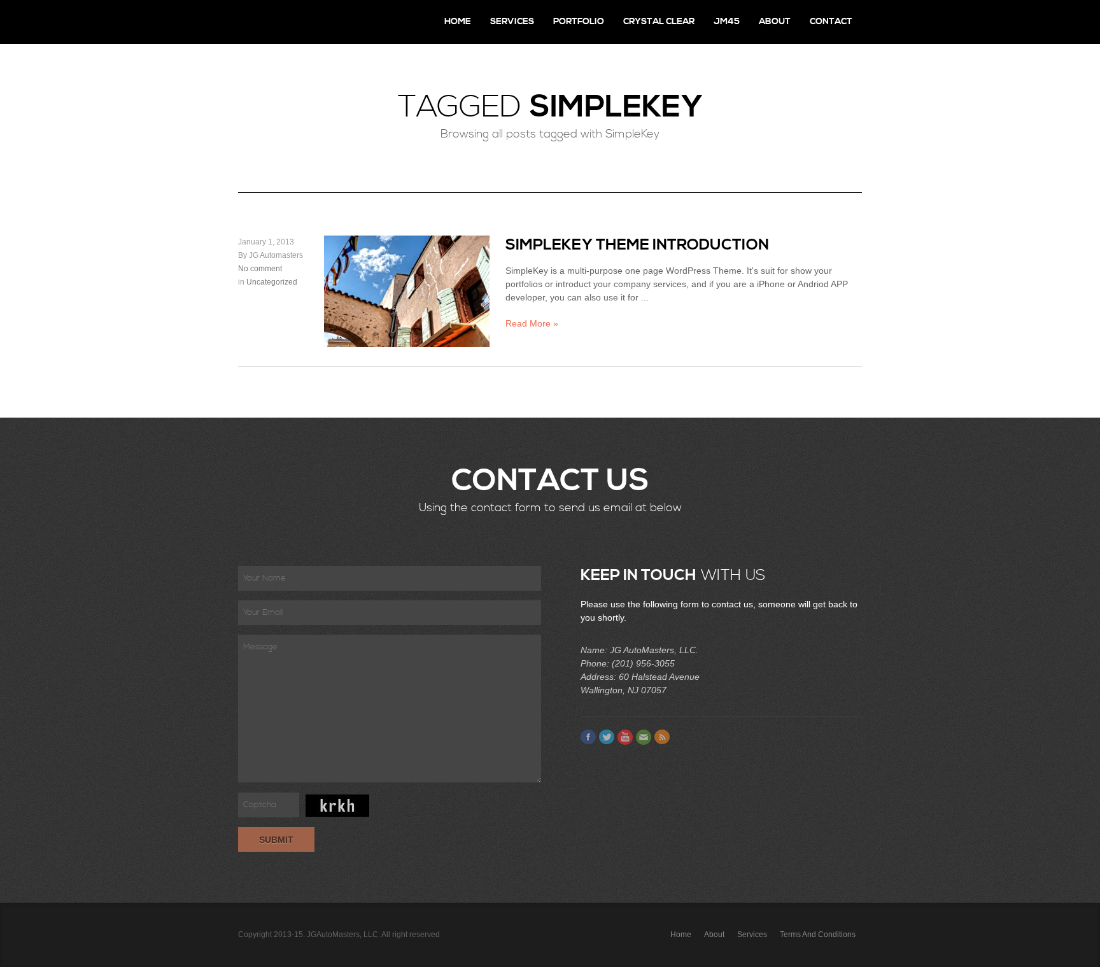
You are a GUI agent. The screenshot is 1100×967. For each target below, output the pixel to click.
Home (457, 21)
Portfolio (578, 21)
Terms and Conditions (818, 934)
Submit (276, 840)
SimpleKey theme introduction (637, 245)
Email (643, 737)
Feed (662, 737)
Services (512, 21)
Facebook (588, 737)
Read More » (531, 323)
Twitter (606, 737)
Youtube (625, 737)
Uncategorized (271, 282)
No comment (260, 268)
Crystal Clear (659, 21)
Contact (831, 21)
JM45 (727, 21)
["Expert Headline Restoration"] (292, 22)
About (775, 21)
